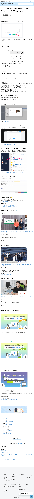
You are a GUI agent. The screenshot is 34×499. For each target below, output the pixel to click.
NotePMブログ (28, 477)
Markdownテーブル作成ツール (29, 475)
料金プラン (5, 474)
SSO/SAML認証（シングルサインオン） (7, 450)
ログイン (12, 486)
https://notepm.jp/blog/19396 (6, 274)
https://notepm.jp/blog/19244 (6, 306)
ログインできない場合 (4, 452)
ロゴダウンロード (21, 475)
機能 (5, 475)
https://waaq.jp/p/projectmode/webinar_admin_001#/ (9, 399)
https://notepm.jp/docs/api (7, 430)
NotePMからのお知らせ (11, 3)
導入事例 (5, 478)
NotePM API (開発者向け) (7, 487)
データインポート (6, 491)
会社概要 (27, 486)
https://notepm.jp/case (6, 427)
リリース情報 (13, 476)
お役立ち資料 (27, 478)
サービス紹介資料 (21, 474)
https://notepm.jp (5, 418)
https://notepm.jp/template (7, 424)
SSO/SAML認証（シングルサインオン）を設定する (12, 44)
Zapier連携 (5, 490)
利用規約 (20, 486)
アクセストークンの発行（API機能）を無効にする (9, 459)
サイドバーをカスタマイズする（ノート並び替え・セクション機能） (15, 172)
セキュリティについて (7, 480)
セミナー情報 (13, 479)
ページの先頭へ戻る (4, 446)
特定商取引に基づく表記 (22, 490)
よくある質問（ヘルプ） (14, 475)
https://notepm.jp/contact (7, 433)
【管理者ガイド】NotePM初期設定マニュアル (10, 205)
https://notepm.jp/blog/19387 (6, 241)
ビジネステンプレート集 (29, 473)
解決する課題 (6, 477)
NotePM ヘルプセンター (4, 3)
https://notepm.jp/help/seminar (8, 421)
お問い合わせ (20, 443)
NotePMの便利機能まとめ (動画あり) (7, 201)
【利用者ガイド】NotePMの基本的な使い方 (10, 206)
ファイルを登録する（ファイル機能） (10, 121)
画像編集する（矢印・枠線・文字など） (10, 144)
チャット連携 (6, 488)
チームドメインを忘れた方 (14, 488)
